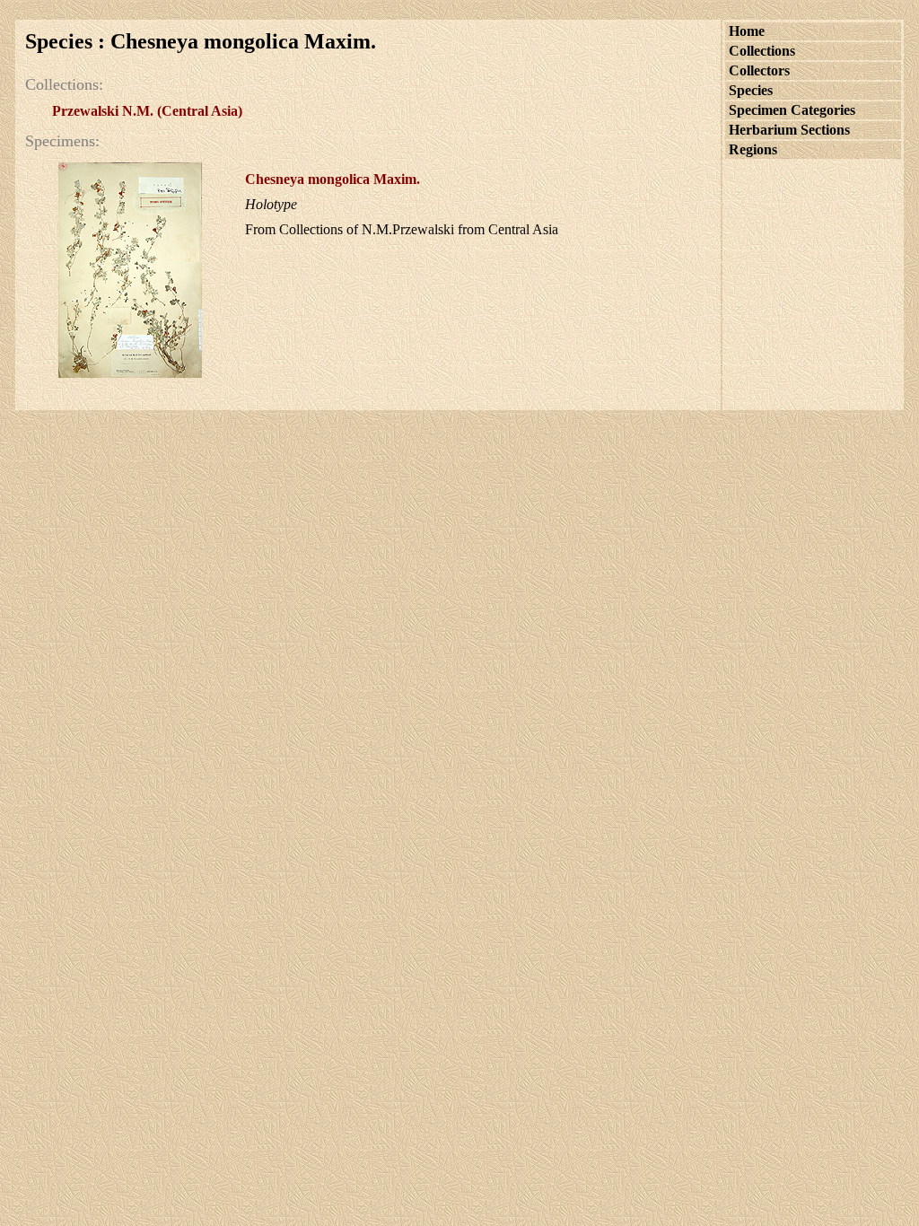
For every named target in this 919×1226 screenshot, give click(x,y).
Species (751, 90)
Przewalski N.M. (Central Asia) (147, 110)
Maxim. (332, 179)
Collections (762, 50)
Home (747, 31)
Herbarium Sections (789, 129)
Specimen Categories (792, 110)
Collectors (759, 70)
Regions (753, 149)
